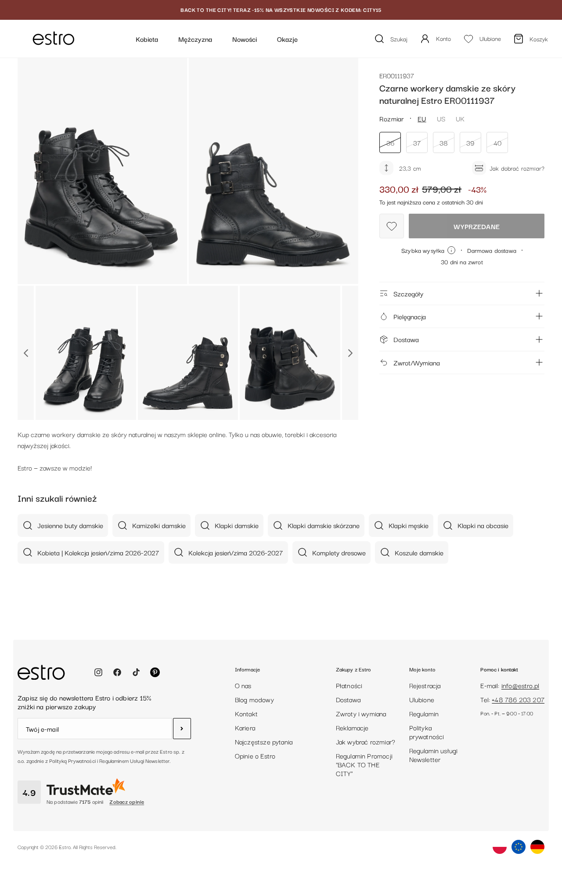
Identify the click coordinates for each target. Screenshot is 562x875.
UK (460, 118)
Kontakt (246, 713)
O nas (243, 685)
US (441, 118)
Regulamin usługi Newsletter (433, 754)
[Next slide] (350, 353)
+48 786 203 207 (518, 699)
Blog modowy (254, 699)
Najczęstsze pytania (263, 741)
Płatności (349, 685)
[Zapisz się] (182, 728)
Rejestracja (425, 685)
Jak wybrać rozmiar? (365, 741)
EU (422, 118)
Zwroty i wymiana (361, 713)
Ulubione (421, 699)
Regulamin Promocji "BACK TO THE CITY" (364, 764)
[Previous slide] (26, 353)
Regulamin (424, 713)
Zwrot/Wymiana (416, 362)
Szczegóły (408, 293)
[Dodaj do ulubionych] (391, 226)
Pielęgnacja (409, 316)
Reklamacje (352, 727)
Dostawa (406, 339)
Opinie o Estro (255, 755)
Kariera (245, 727)
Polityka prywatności (426, 731)
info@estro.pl (520, 685)
